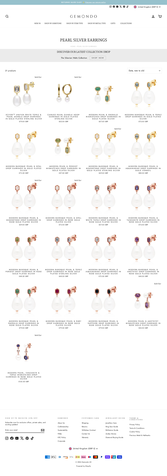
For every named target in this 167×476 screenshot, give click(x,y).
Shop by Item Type (74, 23)
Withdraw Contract (89, 430)
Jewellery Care (111, 423)
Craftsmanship (63, 426)
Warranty (85, 437)
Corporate (61, 441)
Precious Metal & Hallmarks (140, 435)
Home (73, 46)
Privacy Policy (135, 424)
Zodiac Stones (111, 434)
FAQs (60, 434)
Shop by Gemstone (53, 23)
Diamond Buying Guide (114, 437)
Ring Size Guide (112, 426)
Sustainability (62, 430)
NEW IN (37, 23)
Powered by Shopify (83, 466)
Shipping (85, 423)
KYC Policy (62, 437)
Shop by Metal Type (97, 23)
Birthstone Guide (112, 430)
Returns (84, 426)
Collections (126, 23)
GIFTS (113, 23)
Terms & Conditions (137, 428)
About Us (61, 423)
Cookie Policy (135, 431)
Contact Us (86, 434)
